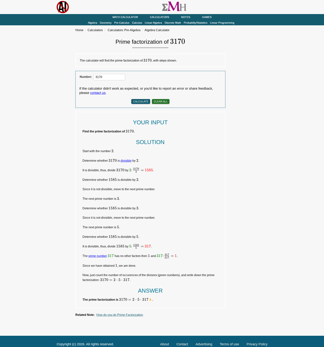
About (164, 344)
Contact (182, 344)
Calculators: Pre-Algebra (124, 30)
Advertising (204, 344)
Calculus (137, 22)
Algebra (92, 22)
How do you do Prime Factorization (119, 314)
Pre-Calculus (121, 22)
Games (207, 17)
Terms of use (229, 344)
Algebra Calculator (157, 30)
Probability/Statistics (195, 22)
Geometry (106, 22)
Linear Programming (222, 22)
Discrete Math (173, 22)
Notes (185, 17)
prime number (97, 256)
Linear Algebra (153, 22)
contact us (98, 93)
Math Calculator (125, 17)
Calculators (159, 17)
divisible (126, 160)
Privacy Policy (257, 344)
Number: (86, 76)
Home (79, 30)
